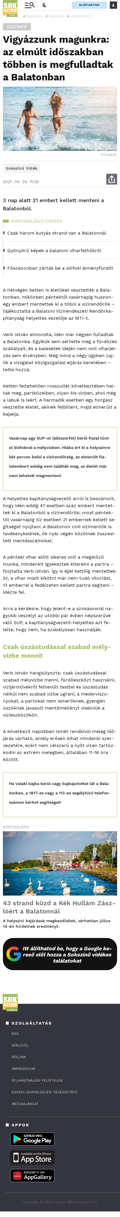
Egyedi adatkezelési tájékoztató (44, 1092)
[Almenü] (30, 5)
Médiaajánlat (25, 1104)
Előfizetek (89, 4)
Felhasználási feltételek (37, 1080)
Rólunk (19, 1057)
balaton (35, 16)
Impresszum (23, 1069)
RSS (15, 1034)
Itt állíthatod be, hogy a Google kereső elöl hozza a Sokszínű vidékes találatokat (67, 954)
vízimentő (80, 16)
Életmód (17, 27)
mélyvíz (56, 16)
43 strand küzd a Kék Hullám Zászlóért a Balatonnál (59, 907)
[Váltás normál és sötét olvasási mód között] (44, 5)
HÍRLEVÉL (20, 1045)
